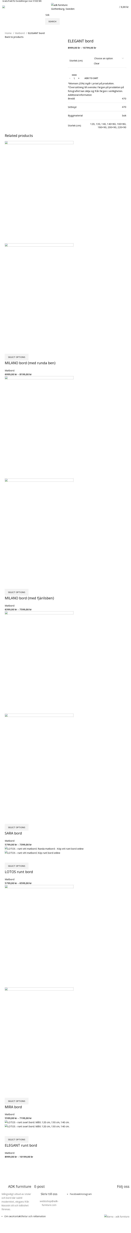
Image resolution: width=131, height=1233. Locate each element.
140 (103, 123)
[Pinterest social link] (78, 131)
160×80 (121, 123)
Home (8, 33)
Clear (97, 63)
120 (92, 123)
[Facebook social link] (70, 131)
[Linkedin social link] (81, 131)
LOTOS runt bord (19, 871)
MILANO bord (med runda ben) (30, 362)
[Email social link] (74, 131)
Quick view (9, 350)
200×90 (112, 127)
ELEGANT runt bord (21, 1145)
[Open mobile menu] (4, 7)
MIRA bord (13, 1106)
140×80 (111, 123)
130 (98, 123)
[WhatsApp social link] (85, 131)
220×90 (122, 127)
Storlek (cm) (76, 60)
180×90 (102, 127)
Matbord (20, 33)
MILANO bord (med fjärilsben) (29, 598)
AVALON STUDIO (86, 1228)
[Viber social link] (89, 131)
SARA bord (13, 833)
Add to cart (91, 78)
